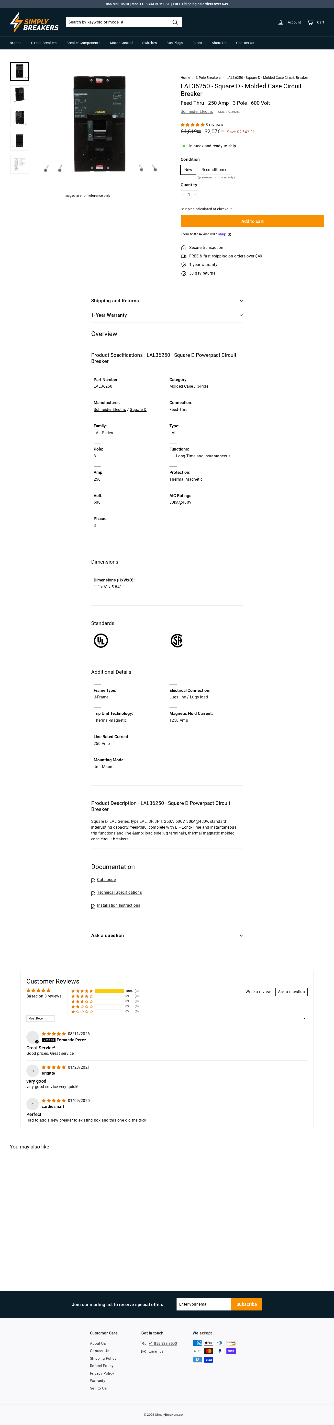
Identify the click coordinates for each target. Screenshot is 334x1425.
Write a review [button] (258, 991)
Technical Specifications (119, 892)
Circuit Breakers (43, 43)
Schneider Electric (197, 111)
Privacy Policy (102, 1373)
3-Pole (202, 386)
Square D (138, 409)
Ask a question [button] (291, 991)
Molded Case (181, 386)
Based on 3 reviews (43, 996)
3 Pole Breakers (208, 78)
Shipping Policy (103, 1358)
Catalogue (106, 879)
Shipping (188, 209)
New (188, 169)
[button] (193, 124)
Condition (190, 159)
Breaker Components (83, 43)
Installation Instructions (118, 905)
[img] (54, 1033)
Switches (149, 43)
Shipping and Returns (115, 300)
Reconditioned (214, 170)
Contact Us (245, 43)
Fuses (197, 43)
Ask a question (107, 935)
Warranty (97, 1381)
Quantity (189, 184)
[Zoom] (98, 127)
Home (185, 78)
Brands (15, 43)
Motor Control (121, 43)
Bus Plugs (175, 43)
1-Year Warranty (109, 315)
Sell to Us (98, 1388)
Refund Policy (101, 1366)
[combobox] (124, 22)
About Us (219, 43)
